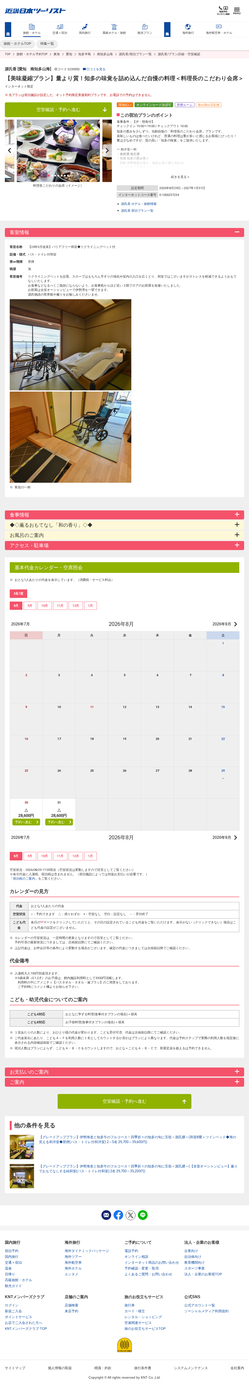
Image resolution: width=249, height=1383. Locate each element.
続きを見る (179, 177)
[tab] (16, 606)
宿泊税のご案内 (24, 878)
